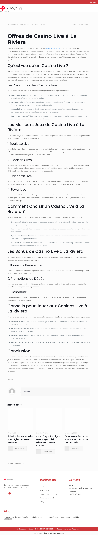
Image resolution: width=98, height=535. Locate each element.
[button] (96, 8)
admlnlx (23, 24)
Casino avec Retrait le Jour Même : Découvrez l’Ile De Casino (77, 439)
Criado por (49, 533)
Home (43, 487)
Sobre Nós (44, 490)
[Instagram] (5, 2)
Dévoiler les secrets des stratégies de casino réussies (20, 439)
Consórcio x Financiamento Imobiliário (64, 517)
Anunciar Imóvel (47, 498)
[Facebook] (1, 2)
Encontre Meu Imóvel (49, 494)
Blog (42, 501)
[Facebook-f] (5, 493)
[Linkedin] (9, 2)
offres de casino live (52, 48)
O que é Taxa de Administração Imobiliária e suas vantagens (23, 518)
